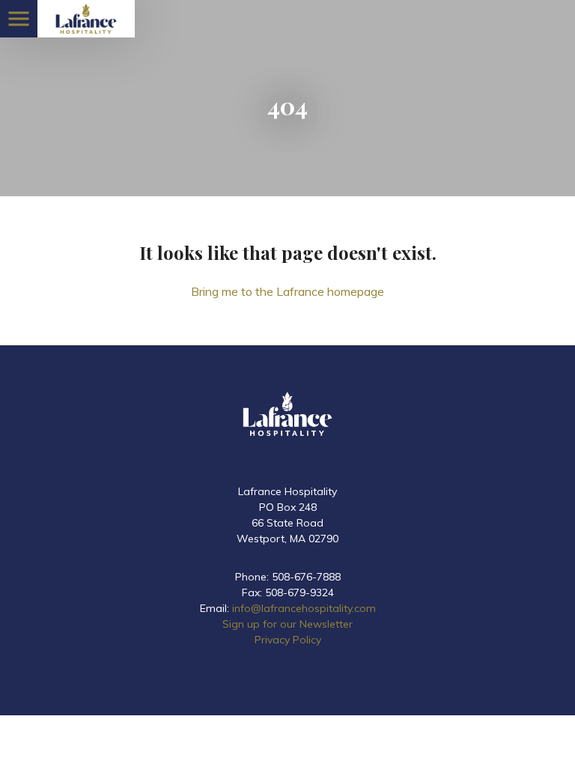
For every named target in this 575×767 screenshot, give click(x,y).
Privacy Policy (288, 639)
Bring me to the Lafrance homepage (287, 291)
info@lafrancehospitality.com (304, 608)
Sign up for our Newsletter (287, 624)
